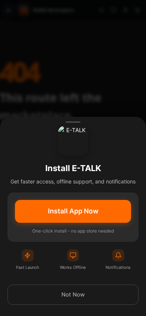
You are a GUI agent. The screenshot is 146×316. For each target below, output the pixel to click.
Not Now (73, 294)
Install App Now (73, 211)
